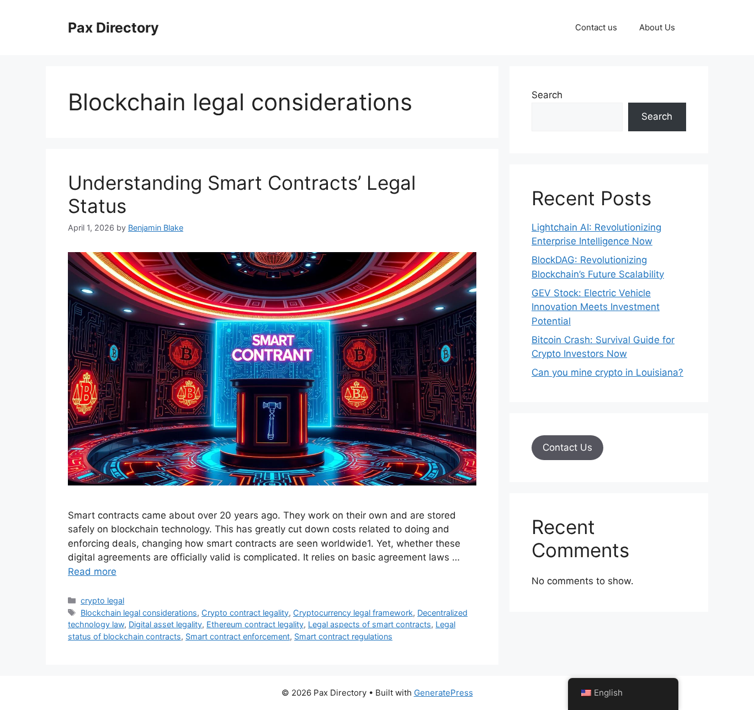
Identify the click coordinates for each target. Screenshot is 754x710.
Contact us (596, 27)
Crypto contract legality (245, 612)
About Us (657, 27)
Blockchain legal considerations (139, 612)
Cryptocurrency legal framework (353, 612)
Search (547, 94)
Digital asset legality (165, 624)
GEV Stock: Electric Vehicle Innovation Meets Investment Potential (596, 307)
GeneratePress (443, 692)
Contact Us (567, 447)
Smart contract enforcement (237, 636)
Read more (92, 571)
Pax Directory (113, 27)
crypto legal (102, 600)
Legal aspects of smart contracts (369, 624)
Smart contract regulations (343, 636)
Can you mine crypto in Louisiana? (607, 372)
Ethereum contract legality (255, 624)
